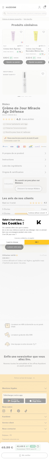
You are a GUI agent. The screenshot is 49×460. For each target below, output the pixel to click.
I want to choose (12, 242)
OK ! (37, 242)
